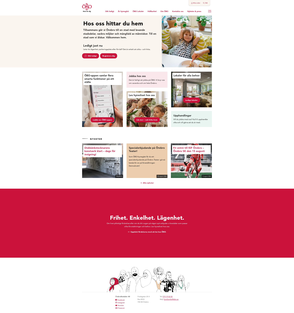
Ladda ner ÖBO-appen (102, 120)
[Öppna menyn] (210, 11)
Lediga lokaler (191, 100)
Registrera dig (108, 56)
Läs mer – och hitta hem (147, 120)
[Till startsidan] (87, 8)
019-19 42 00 (167, 297)
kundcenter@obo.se (171, 299)
